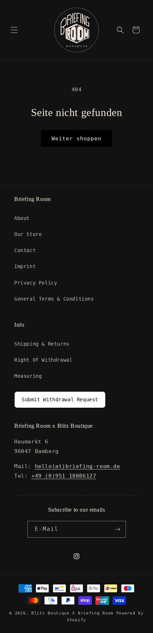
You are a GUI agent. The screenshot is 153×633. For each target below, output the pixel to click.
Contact (25, 250)
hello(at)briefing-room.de (77, 466)
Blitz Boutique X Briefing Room (73, 613)
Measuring (28, 376)
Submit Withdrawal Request (60, 399)
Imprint (25, 266)
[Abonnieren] (118, 529)
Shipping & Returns (41, 344)
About (22, 218)
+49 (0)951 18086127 (63, 476)
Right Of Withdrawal (43, 360)
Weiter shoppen (76, 138)
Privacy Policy (35, 283)
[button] (14, 30)
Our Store (28, 234)
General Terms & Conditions (54, 299)
